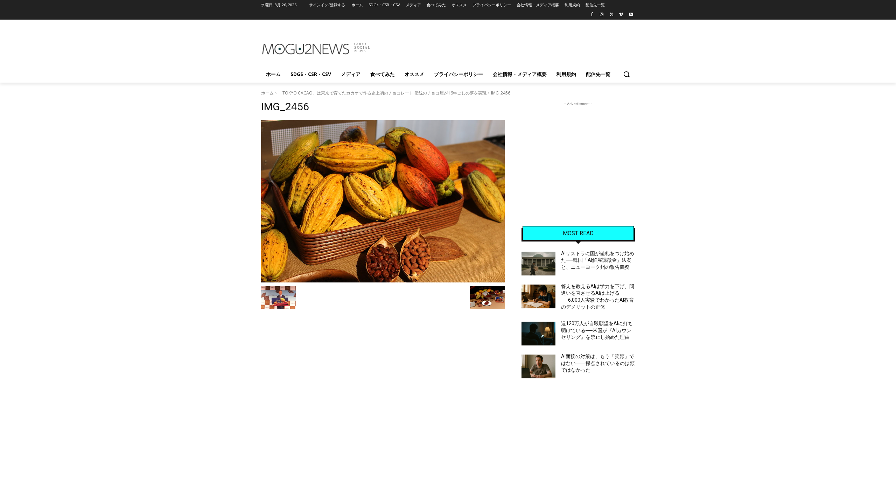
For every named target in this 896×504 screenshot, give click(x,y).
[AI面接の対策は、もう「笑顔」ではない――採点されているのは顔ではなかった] (538, 366)
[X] (612, 15)
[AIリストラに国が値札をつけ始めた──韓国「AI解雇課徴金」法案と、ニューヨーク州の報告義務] (538, 263)
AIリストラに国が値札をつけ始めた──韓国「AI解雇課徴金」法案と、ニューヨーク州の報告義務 (597, 260)
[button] (626, 74)
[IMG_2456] (383, 201)
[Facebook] (592, 15)
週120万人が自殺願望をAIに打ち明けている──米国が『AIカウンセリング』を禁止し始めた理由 (597, 330)
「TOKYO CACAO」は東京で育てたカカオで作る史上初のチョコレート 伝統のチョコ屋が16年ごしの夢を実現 (382, 93)
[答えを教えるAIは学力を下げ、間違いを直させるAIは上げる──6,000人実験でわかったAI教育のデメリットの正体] (538, 296)
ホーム (267, 93)
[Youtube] (631, 15)
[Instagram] (602, 15)
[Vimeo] (621, 15)
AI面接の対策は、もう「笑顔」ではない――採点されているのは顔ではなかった (598, 363)
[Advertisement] (500, 45)
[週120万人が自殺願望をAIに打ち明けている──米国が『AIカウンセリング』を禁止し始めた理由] (538, 333)
